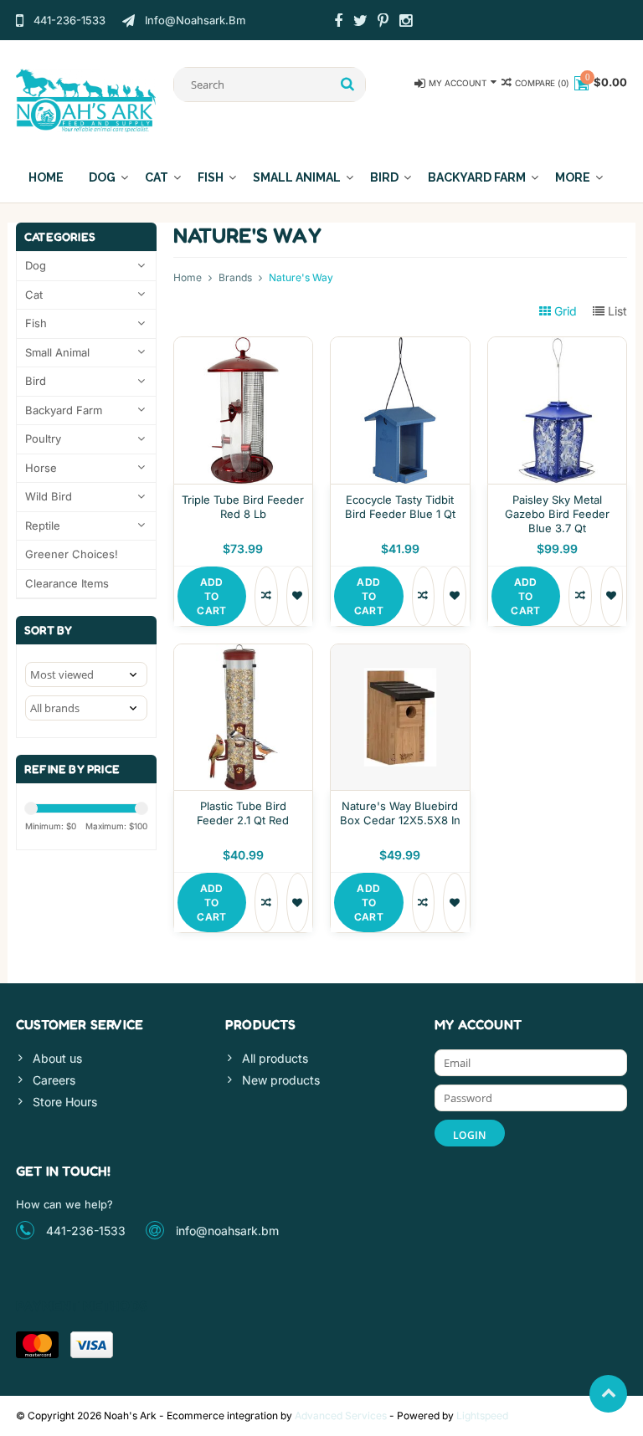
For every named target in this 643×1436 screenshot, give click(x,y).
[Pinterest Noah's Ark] (383, 22)
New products (281, 1080)
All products (275, 1058)
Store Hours (65, 1102)
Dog (102, 177)
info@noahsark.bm (227, 1230)
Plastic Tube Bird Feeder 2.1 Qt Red (243, 813)
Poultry (43, 438)
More (572, 177)
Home (46, 177)
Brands (235, 277)
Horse (41, 467)
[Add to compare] (266, 596)
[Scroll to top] (608, 1394)
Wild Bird (48, 496)
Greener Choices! (71, 554)
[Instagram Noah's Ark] (406, 22)
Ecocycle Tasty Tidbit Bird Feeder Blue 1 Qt (400, 507)
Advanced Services (341, 1415)
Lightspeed (482, 1415)
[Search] (348, 84)
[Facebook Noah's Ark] (338, 22)
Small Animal (297, 177)
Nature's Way (301, 277)
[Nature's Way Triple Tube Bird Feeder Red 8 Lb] (243, 346)
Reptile (42, 525)
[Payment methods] (37, 1344)
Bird (384, 177)
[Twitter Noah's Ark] (361, 22)
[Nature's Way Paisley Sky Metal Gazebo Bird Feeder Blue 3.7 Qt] (557, 346)
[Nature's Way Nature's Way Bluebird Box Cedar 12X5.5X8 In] (400, 653)
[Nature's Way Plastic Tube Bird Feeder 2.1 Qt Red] (243, 653)
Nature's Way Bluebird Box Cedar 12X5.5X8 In (400, 813)
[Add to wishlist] (297, 596)
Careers (54, 1080)
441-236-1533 (86, 1230)
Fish (211, 177)
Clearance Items (67, 583)
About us (57, 1058)
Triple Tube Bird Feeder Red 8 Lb (243, 507)
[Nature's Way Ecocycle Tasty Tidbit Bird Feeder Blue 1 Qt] (400, 346)
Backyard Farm (477, 177)
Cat (156, 177)
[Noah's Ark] (86, 99)
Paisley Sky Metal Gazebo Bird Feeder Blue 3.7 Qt (557, 514)
